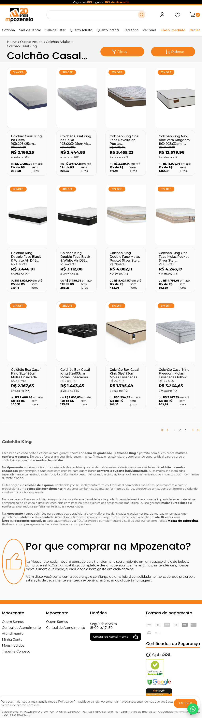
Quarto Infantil (108, 30)
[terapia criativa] (19, 14)
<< (162, 430)
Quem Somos (13, 622)
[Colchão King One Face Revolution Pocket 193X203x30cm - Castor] (126, 98)
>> (198, 430)
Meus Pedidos (13, 645)
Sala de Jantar (30, 30)
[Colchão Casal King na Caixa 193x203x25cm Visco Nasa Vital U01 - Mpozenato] (76, 98)
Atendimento (12, 633)
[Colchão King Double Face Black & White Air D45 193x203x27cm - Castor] (27, 215)
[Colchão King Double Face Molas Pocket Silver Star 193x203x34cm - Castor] (126, 215)
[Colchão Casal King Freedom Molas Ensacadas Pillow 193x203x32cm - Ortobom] (175, 331)
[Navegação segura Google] (159, 685)
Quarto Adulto (81, 30)
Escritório (131, 30)
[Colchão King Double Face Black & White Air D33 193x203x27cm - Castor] (76, 215)
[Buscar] (141, 14)
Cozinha (8, 30)
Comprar (19, 121)
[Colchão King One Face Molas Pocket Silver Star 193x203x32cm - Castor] (175, 215)
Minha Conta (12, 639)
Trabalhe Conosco (16, 651)
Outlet (195, 30)
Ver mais (149, 30)
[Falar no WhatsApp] (192, 708)
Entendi (185, 703)
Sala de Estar (55, 30)
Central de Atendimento (21, 628)
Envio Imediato (173, 30)
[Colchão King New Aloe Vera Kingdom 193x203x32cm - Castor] (175, 98)
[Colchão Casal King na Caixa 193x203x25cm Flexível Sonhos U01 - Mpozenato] (27, 98)
